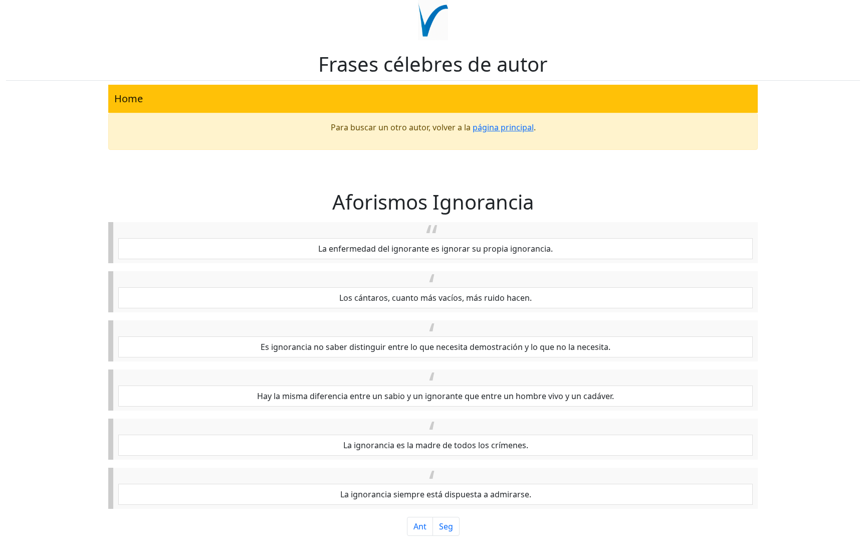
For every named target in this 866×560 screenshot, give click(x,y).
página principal (503, 127)
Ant (419, 526)
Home (128, 98)
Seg (446, 526)
